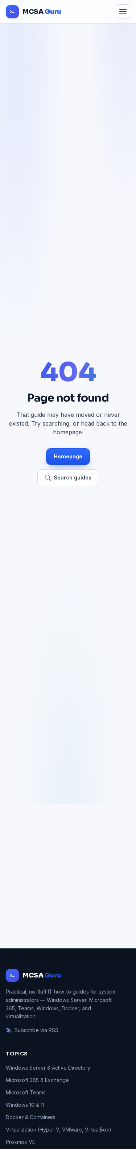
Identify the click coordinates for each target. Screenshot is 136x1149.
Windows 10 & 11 (25, 1105)
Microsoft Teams (26, 1092)
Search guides (72, 477)
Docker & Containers (30, 1117)
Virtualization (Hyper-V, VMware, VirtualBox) (58, 1129)
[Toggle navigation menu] (123, 11)
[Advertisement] (68, 876)
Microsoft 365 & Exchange (37, 1080)
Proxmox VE (20, 1142)
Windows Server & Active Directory (48, 1068)
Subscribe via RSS (36, 1030)
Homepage (68, 456)
